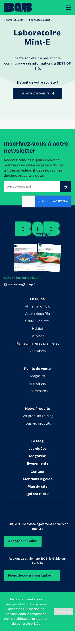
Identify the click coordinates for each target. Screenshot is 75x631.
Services (37, 336)
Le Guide (37, 299)
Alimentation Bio (37, 306)
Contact (37, 472)
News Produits (37, 409)
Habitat (37, 329)
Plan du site (38, 486)
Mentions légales (37, 479)
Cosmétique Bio (13, 20)
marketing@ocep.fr (22, 284)
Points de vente (37, 369)
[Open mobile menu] (68, 7)
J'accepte (64, 611)
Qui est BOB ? (37, 494)
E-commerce (38, 391)
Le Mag (37, 441)
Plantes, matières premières (37, 343)
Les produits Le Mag (37, 416)
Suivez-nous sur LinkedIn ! (23, 278)
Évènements (37, 463)
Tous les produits (37, 423)
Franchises (37, 383)
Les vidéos (38, 448)
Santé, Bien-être (37, 321)
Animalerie (37, 351)
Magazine (37, 456)
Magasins (37, 376)
